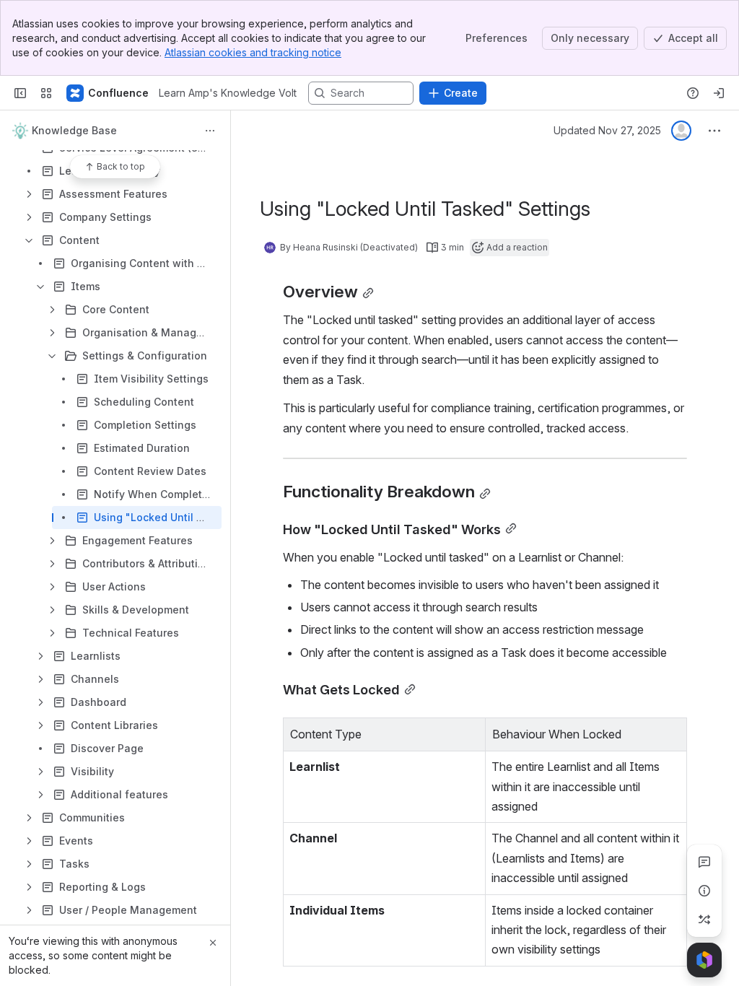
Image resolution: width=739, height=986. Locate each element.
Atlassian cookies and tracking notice (253, 52)
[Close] (213, 942)
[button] (470, 733)
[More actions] (210, 130)
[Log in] (718, 93)
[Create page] (704, 919)
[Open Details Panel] (704, 890)
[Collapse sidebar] (20, 93)
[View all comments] (704, 861)
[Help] (692, 93)
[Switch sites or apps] (46, 93)
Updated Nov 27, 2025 (607, 130)
